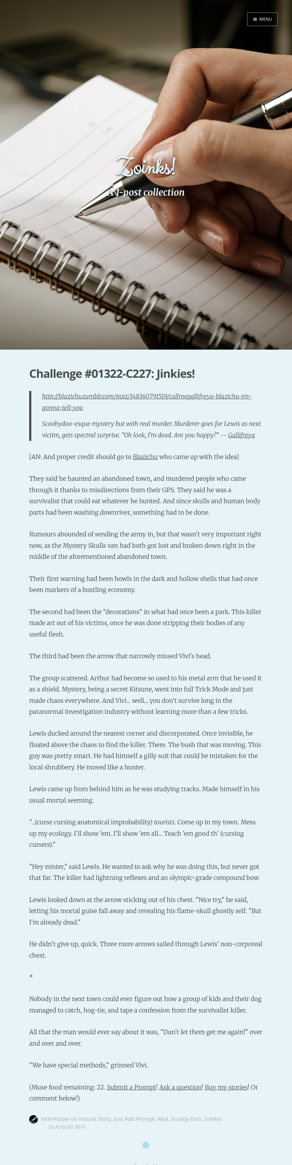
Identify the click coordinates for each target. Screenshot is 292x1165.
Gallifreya (241, 435)
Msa (163, 1119)
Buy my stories (226, 1087)
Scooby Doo (186, 1119)
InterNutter (55, 1119)
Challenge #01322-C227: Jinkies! (112, 373)
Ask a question (180, 1087)
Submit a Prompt (131, 1087)
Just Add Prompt (134, 1119)
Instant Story (95, 1119)
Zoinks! (212, 1119)
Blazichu (145, 457)
